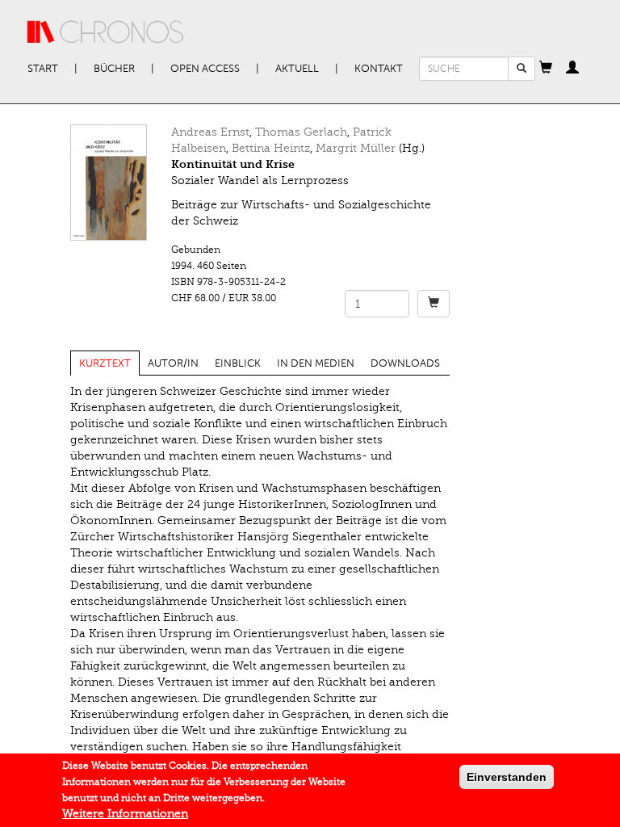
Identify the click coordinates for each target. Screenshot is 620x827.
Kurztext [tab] (105, 363)
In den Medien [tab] (315, 363)
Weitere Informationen (125, 814)
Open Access (205, 68)
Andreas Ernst (210, 132)
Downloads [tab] (405, 363)
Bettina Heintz (271, 148)
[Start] (105, 32)
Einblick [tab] (238, 363)
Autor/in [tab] (173, 363)
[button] (545, 68)
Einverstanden (507, 776)
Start (42, 68)
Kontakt (378, 68)
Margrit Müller (356, 148)
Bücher (114, 68)
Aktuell (297, 68)
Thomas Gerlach (301, 132)
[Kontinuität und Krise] (108, 182)
